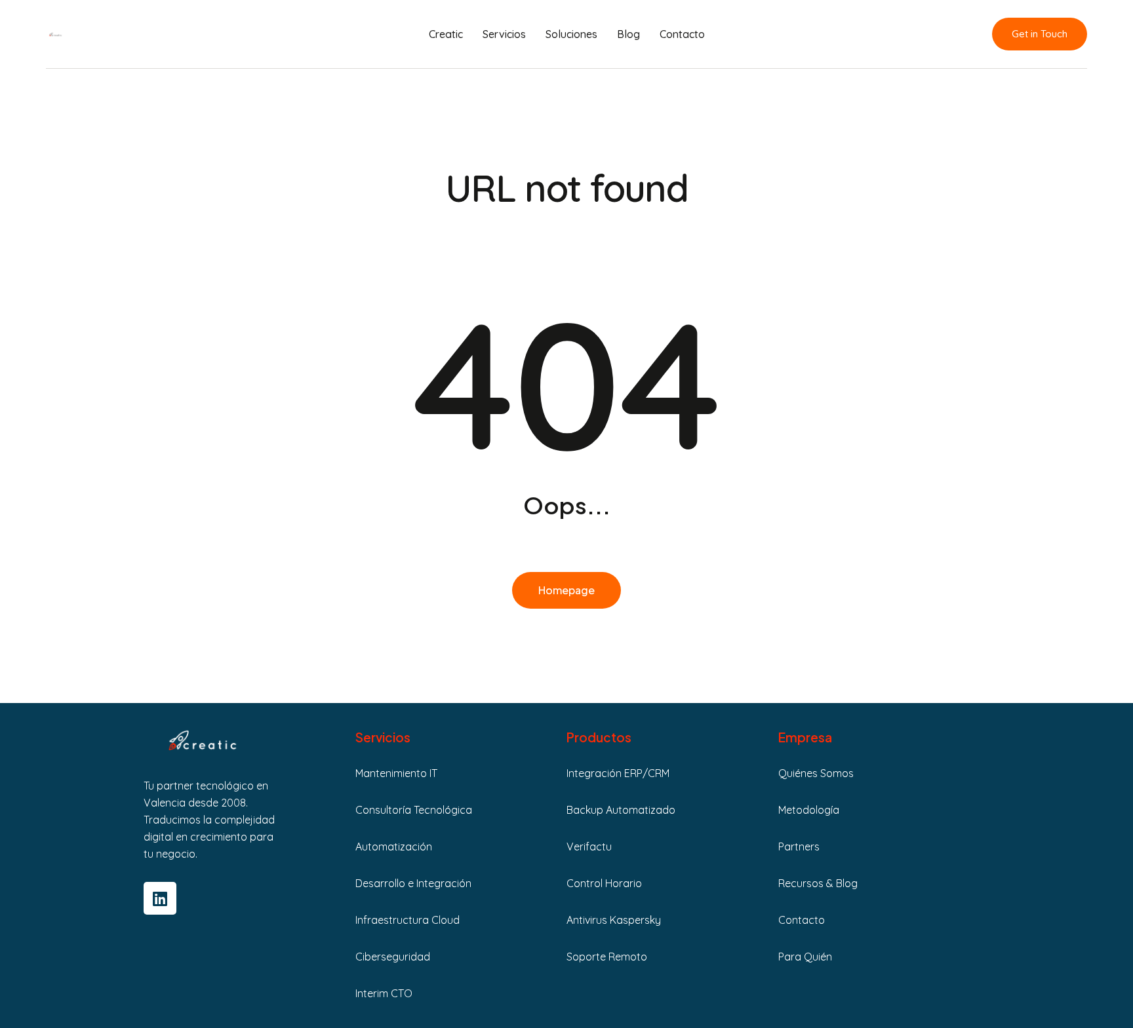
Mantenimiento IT (396, 773)
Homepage (566, 590)
